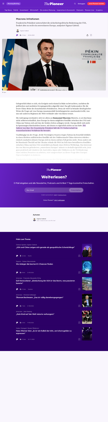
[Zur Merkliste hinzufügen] (91, 35)
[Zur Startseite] (54, 3)
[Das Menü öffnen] (3, 3)
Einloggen (81, 4)
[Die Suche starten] (75, 4)
